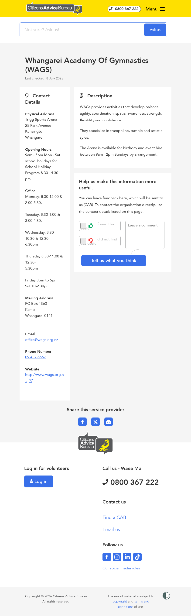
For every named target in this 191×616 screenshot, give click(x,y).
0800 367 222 (126, 8)
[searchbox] (82, 30)
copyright (120, 601)
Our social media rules (121, 568)
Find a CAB (114, 517)
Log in (40, 481)
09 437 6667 (35, 357)
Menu (152, 9)
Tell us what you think (113, 260)
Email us (111, 529)
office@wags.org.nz (41, 339)
